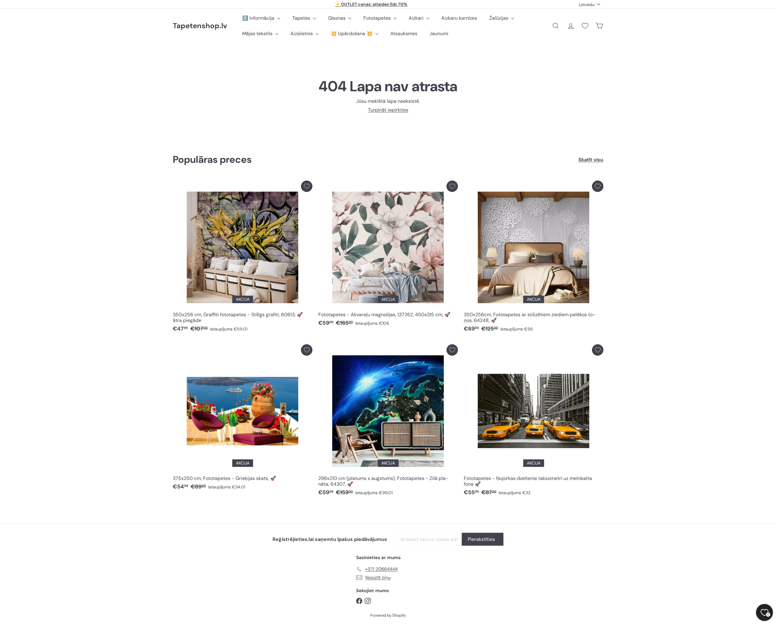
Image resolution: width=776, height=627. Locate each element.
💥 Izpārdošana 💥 (352, 33)
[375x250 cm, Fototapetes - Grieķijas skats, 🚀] (242, 418)
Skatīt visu (590, 160)
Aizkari (417, 18)
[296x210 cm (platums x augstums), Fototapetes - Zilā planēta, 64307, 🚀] (388, 421)
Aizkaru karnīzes (459, 18)
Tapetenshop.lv (200, 26)
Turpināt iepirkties (388, 110)
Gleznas (337, 18)
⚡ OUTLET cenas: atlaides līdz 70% (371, 4)
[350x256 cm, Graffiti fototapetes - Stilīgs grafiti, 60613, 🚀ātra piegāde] (242, 258)
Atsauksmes (403, 33)
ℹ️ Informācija (259, 18)
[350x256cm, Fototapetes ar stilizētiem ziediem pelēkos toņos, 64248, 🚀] (533, 258)
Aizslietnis (302, 33)
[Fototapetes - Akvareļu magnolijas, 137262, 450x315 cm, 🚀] (388, 255)
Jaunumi (439, 33)
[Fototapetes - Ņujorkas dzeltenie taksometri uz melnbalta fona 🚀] (533, 421)
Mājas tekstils (258, 33)
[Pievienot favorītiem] (306, 186)
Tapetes (301, 18)
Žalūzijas (499, 18)
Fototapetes (377, 18)
